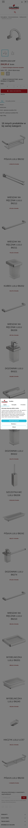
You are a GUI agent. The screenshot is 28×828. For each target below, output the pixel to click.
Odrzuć (14, 427)
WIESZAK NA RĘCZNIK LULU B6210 (14, 616)
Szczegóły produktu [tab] (10, 101)
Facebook (3, 807)
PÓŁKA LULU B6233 (14, 778)
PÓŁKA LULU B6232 (14, 159)
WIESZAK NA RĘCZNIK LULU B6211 (14, 244)
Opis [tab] (2, 101)
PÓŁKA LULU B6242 (14, 533)
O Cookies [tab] (23, 404)
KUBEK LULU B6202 (14, 286)
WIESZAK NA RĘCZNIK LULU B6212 (14, 200)
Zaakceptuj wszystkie (14, 420)
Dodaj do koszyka (14, 91)
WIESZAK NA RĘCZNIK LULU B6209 (14, 327)
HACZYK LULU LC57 (14, 740)
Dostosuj (13, 423)
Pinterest (6, 807)
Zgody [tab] (4, 404)
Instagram (10, 807)
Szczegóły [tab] (14, 404)
